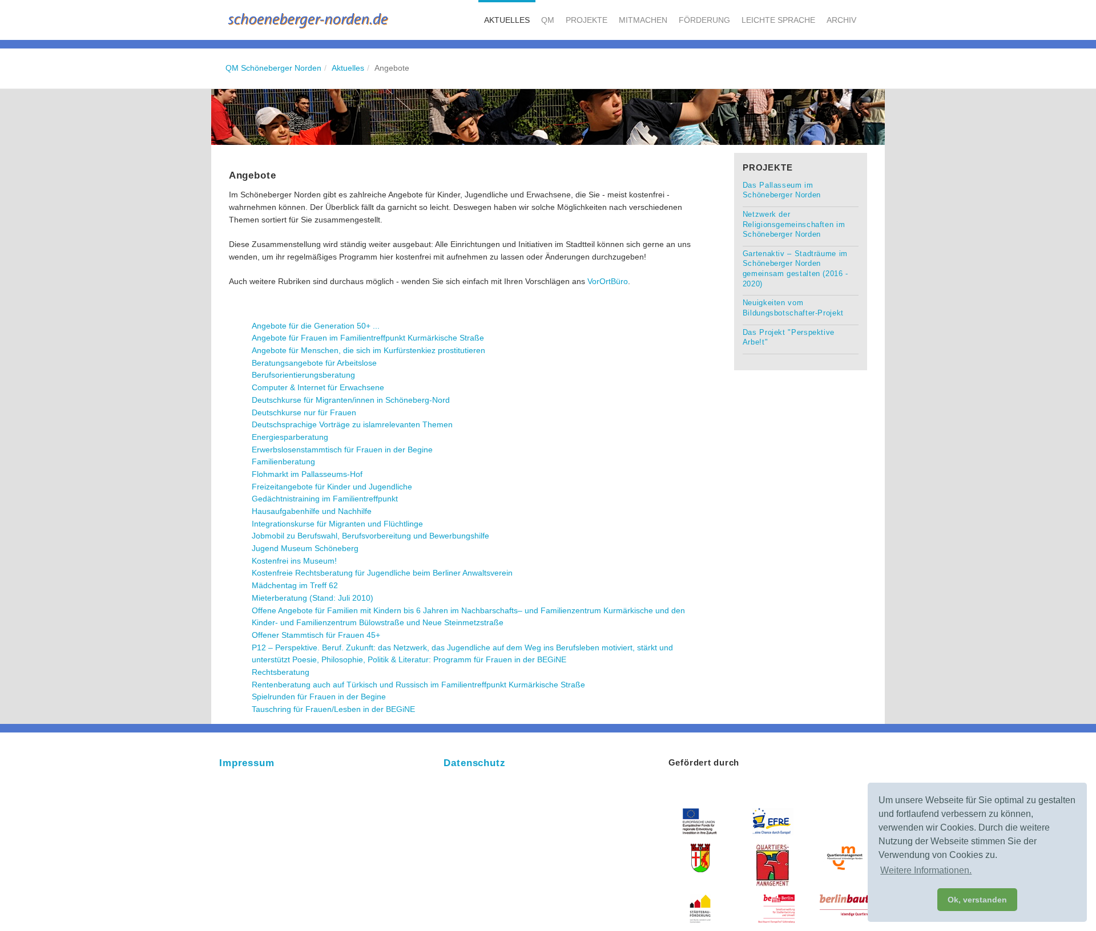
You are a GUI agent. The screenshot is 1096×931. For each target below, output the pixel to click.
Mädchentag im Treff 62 (295, 585)
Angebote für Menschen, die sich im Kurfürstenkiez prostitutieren (368, 350)
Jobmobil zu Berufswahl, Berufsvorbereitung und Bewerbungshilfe (370, 535)
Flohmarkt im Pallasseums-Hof (307, 474)
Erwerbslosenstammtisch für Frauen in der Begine (342, 449)
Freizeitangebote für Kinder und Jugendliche (332, 486)
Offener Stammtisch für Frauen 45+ (316, 634)
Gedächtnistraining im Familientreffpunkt (325, 498)
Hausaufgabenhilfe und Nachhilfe (312, 511)
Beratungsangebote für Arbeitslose (314, 362)
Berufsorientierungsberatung (303, 374)
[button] (506, 20)
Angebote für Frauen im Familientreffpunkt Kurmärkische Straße (368, 337)
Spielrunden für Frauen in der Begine (319, 696)
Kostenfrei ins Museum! (294, 560)
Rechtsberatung (280, 672)
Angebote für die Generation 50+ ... (316, 325)
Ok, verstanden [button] (977, 899)
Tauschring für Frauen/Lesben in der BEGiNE (333, 709)
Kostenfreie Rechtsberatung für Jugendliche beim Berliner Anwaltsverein (382, 572)
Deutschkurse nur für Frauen (304, 412)
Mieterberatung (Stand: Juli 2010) (312, 597)
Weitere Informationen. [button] (926, 870)
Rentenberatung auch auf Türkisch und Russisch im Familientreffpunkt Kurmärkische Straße (418, 684)
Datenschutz (474, 763)
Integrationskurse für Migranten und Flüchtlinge (337, 523)
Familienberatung (283, 461)
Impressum (247, 763)
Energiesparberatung (290, 437)
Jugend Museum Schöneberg (305, 548)
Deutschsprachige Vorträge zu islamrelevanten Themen (352, 424)
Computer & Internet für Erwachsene (318, 387)
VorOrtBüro (607, 281)
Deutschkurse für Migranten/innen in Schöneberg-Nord (351, 399)
